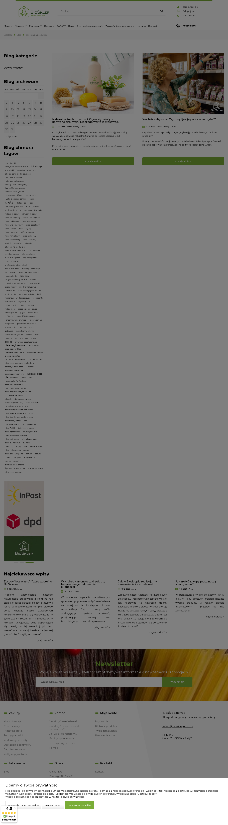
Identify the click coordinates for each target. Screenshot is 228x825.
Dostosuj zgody (53, 805)
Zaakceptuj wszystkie (79, 805)
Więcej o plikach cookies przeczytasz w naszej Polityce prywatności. (44, 796)
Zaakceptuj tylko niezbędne (23, 805)
